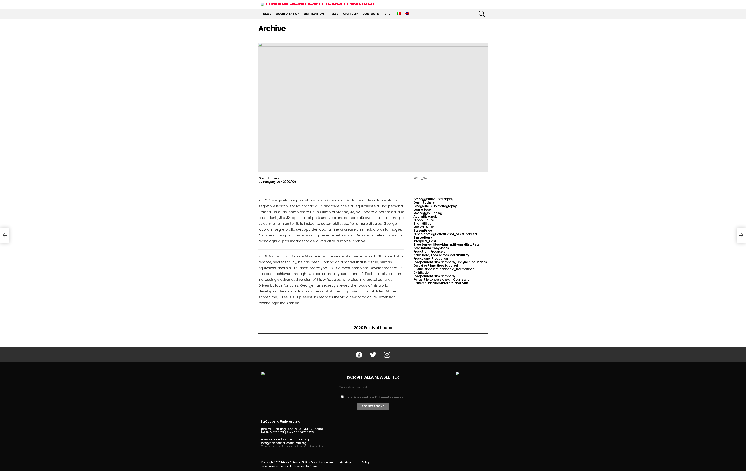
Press (334, 14)
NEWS (267, 14)
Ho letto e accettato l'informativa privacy (375, 397)
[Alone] (4, 235)
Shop (388, 14)
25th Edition (314, 14)
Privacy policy (292, 446)
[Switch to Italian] (399, 14)
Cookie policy (313, 446)
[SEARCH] (482, 14)
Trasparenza (270, 446)
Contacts (371, 14)
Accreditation (288, 14)
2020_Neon (421, 178)
